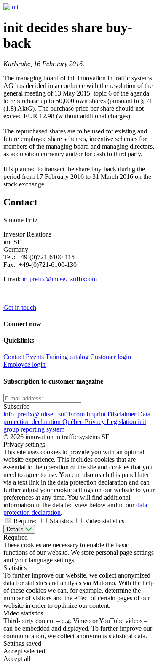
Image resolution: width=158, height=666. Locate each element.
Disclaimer (122, 414)
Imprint (96, 414)
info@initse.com (44, 414)
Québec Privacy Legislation (100, 421)
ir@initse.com (59, 278)
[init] (11, 7)
